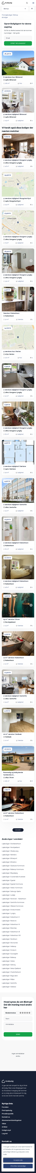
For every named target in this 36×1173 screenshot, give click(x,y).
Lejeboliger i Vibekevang (10, 851)
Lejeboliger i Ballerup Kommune (13, 869)
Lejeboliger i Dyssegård (10, 954)
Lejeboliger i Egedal (8, 880)
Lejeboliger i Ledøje (8, 895)
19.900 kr (7, 175)
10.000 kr (7, 558)
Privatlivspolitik (7, 1114)
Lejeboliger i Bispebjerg (10, 873)
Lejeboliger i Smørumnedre (11, 910)
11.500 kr (7, 672)
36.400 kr (7, 54)
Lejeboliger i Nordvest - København (14, 899)
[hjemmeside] (8, 1081)
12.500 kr (7, 519)
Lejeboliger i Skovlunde (10, 943)
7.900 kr (7, 405)
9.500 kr (7, 443)
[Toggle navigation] (33, 2)
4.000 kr (7, 634)
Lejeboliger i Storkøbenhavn (11, 844)
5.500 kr (7, 290)
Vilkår (4, 1123)
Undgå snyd (6, 1130)
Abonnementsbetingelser (12, 1120)
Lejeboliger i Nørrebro (9, 855)
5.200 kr (7, 711)
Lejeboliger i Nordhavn (9, 939)
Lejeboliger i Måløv (8, 979)
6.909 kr (7, 366)
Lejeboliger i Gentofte (9, 983)
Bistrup (6, 9)
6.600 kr (7, 137)
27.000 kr (7, 749)
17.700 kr (7, 91)
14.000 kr (7, 328)
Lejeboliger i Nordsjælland (11, 847)
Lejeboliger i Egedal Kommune (12, 884)
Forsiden (5, 1107)
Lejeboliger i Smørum (9, 950)
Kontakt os (6, 1117)
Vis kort (18, 830)
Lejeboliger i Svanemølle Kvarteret (13, 877)
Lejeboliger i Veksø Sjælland (11, 968)
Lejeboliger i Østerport (9, 858)
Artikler (4, 1127)
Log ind (4, 1133)
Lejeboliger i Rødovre (9, 921)
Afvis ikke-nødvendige (18, 1166)
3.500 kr (7, 596)
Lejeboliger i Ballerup (9, 957)
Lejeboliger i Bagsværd (10, 976)
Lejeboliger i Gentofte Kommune (13, 902)
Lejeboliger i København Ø (11, 932)
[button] (5, 63)
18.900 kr (7, 251)
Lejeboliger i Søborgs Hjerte (11, 891)
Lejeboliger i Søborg (9, 965)
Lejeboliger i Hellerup (9, 946)
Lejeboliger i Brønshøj (9, 928)
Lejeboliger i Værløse (9, 987)
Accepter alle (18, 1160)
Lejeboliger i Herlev (8, 961)
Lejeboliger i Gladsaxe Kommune (13, 866)
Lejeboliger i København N (11, 924)
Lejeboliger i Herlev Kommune (12, 888)
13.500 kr (7, 213)
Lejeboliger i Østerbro (9, 862)
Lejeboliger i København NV (11, 935)
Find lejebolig (7, 1110)
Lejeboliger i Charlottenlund (11, 972)
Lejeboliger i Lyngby (9, 913)
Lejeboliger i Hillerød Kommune (12, 906)
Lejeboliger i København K (11, 917)
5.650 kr (7, 790)
